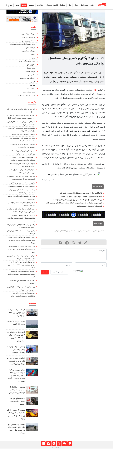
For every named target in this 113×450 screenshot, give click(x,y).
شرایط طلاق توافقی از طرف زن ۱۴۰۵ (23, 134)
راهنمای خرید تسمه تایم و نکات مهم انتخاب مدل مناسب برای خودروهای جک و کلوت (21, 274)
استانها (62, 5)
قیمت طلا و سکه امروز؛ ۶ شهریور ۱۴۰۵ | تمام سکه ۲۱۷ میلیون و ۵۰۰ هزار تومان (16, 336)
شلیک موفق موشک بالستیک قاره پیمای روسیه (17, 401)
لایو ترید (32, 82)
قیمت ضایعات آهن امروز (27, 61)
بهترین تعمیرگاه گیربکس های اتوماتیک (22, 44)
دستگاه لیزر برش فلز (28, 41)
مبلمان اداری (31, 75)
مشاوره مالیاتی (30, 88)
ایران (69, 5)
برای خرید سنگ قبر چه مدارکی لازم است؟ (21, 186)
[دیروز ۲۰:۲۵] (32, 427)
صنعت (31, 5)
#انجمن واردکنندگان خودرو (64, 230)
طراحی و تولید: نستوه (56, 447)
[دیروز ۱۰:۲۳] (32, 324)
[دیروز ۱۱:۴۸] (32, 413)
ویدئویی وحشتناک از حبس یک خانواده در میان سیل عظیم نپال (17, 390)
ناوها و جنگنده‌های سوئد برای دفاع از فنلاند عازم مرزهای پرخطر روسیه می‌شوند (15, 429)
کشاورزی (40, 5)
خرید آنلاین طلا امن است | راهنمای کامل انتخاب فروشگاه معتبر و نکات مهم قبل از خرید (21, 249)
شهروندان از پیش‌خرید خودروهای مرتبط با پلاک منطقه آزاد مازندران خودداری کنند (74, 203)
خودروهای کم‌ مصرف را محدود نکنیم (89, 206)
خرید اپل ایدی (30, 47)
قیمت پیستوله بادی (29, 92)
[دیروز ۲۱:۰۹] (32, 335)
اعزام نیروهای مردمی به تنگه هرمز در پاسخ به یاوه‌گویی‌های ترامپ (16, 361)
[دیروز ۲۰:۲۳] (32, 401)
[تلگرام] (54, 444)
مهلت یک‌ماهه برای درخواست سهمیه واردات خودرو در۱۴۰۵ (81, 196)
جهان (76, 5)
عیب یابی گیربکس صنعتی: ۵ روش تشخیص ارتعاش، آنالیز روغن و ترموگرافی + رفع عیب (21, 218)
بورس (17, 5)
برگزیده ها (32, 102)
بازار (94, 90)
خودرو (24, 5)
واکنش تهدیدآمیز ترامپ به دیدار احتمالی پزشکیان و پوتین (16, 349)
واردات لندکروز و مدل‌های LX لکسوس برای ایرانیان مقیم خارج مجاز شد (77, 199)
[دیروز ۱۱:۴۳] (32, 349)
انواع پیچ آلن (31, 65)
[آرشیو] (43, 444)
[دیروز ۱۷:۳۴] (32, 390)
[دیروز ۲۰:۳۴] (32, 361)
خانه (92, 5)
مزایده (33, 54)
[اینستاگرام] (59, 444)
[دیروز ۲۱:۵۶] (32, 372)
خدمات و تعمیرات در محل (26, 95)
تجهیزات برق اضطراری (28, 34)
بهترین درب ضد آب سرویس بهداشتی (23, 183)
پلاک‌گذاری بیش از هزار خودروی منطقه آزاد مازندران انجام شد (81, 193)
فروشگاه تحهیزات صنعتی (27, 78)
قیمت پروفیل (31, 68)
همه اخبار (84, 5)
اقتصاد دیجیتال (52, 5)
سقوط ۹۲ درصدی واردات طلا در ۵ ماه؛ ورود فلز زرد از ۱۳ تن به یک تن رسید (16, 414)
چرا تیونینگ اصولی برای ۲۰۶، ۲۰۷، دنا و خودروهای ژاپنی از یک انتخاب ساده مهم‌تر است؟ (21, 265)
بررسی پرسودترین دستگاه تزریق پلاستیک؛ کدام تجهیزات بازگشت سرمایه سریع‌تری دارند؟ (21, 240)
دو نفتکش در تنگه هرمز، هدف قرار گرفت (16, 323)
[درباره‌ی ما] (70, 444)
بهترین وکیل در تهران (28, 37)
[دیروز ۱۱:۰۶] (32, 312)
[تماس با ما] (64, 444)
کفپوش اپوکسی (30, 71)
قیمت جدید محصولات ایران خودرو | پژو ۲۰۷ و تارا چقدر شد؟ (16, 312)
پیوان (33, 58)
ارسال (45, 271)
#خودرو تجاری (98, 230)
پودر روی (32, 85)
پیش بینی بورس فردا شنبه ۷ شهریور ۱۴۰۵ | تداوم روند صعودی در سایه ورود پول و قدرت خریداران (16, 375)
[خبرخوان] (48, 444)
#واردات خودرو (83, 230)
